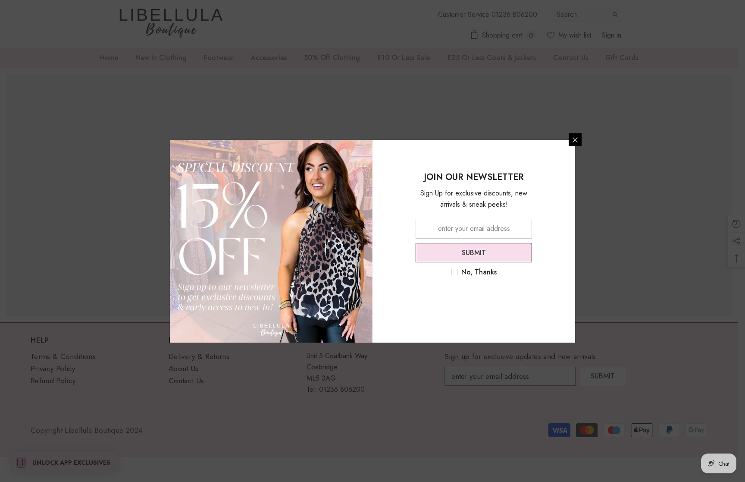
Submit (474, 252)
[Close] (575, 139)
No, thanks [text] (479, 272)
